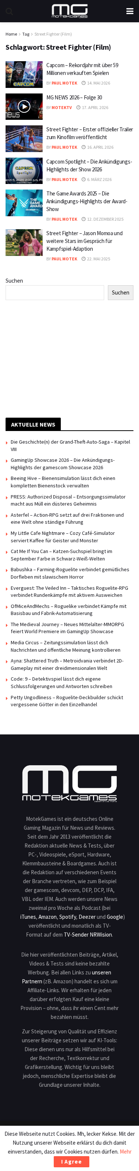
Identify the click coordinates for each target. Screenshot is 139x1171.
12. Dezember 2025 (104, 219)
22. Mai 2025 (98, 258)
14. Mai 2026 (98, 83)
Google (115, 916)
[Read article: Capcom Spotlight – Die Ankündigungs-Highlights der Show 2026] (24, 171)
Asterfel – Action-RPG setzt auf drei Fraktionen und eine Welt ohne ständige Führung (67, 519)
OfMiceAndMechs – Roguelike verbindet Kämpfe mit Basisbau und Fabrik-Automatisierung (68, 610)
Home (11, 34)
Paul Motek (64, 83)
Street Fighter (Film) (53, 34)
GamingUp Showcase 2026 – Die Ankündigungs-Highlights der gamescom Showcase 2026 (63, 464)
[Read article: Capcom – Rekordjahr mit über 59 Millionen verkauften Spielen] (24, 74)
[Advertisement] (69, 357)
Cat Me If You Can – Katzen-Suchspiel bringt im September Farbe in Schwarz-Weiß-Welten (61, 555)
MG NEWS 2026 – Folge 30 (74, 97)
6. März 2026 (99, 179)
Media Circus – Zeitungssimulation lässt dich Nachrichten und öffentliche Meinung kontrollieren (65, 646)
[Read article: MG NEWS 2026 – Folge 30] (24, 106)
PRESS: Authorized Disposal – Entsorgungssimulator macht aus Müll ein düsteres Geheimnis (68, 500)
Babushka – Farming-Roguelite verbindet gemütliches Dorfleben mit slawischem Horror (70, 573)
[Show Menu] (129, 11)
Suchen (14, 280)
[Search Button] (9, 11)
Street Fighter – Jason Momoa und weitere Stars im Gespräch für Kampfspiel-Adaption (84, 241)
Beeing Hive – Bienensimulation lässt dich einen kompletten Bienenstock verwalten (63, 482)
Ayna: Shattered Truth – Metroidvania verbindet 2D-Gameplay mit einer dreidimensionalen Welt (67, 664)
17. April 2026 (94, 107)
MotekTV (62, 107)
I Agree (71, 1161)
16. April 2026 (99, 147)
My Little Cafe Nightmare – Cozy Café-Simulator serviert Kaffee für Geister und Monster (63, 537)
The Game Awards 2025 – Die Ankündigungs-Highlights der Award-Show (87, 201)
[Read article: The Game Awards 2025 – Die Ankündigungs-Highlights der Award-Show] (24, 203)
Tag (25, 34)
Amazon (48, 916)
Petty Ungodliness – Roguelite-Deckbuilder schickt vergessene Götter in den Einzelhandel (67, 701)
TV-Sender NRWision (88, 934)
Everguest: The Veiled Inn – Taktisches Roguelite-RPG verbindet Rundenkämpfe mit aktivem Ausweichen (69, 592)
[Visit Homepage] (69, 11)
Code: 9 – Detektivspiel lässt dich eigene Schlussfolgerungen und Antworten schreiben (61, 682)
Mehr (126, 1151)
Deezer (87, 916)
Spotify (67, 916)
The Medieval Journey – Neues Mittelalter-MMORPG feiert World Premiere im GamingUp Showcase (67, 628)
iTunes (28, 916)
